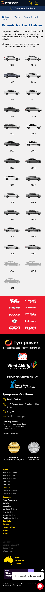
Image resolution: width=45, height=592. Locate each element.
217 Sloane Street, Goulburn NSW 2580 (23, 405)
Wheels (6, 487)
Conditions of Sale (31, 584)
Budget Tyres (8, 548)
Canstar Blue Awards (11, 545)
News (5, 533)
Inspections (7, 506)
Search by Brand (9, 478)
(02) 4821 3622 (14, 411)
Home (6, 17)
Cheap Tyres (8, 551)
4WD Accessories (10, 500)
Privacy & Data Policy (16, 584)
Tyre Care (6, 481)
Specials (7, 521)
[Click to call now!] (30, 3)
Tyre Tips (6, 484)
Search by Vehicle (10, 472)
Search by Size (9, 475)
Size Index (7, 542)
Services (7, 497)
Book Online (9, 527)
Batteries (6, 503)
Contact (6, 524)
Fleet (5, 530)
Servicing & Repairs (10, 509)
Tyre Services (8, 512)
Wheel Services (9, 515)
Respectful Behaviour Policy (12, 586)
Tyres (5, 469)
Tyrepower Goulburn (24, 8)
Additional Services (10, 518)
